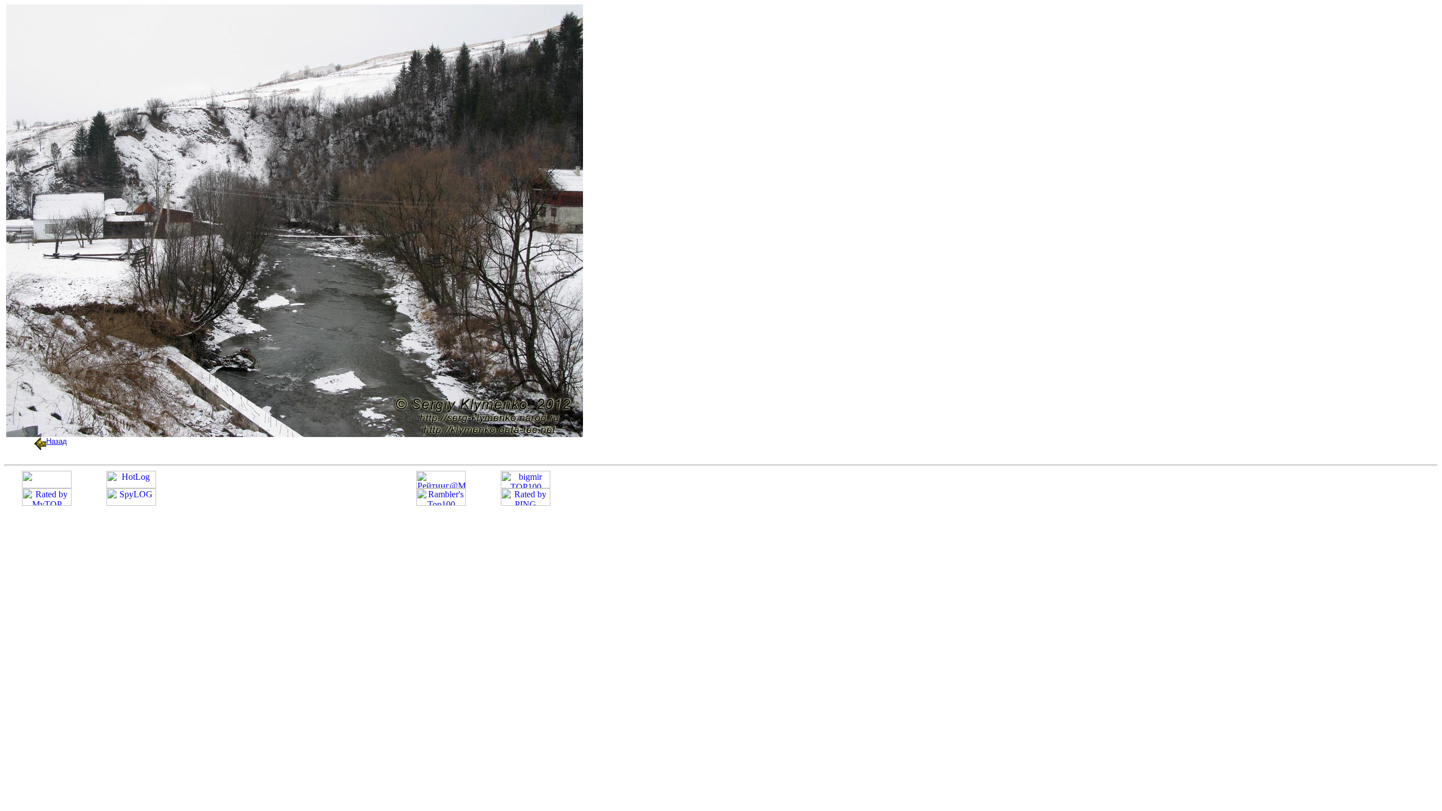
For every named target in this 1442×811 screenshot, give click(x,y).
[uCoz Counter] (47, 485)
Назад (56, 441)
